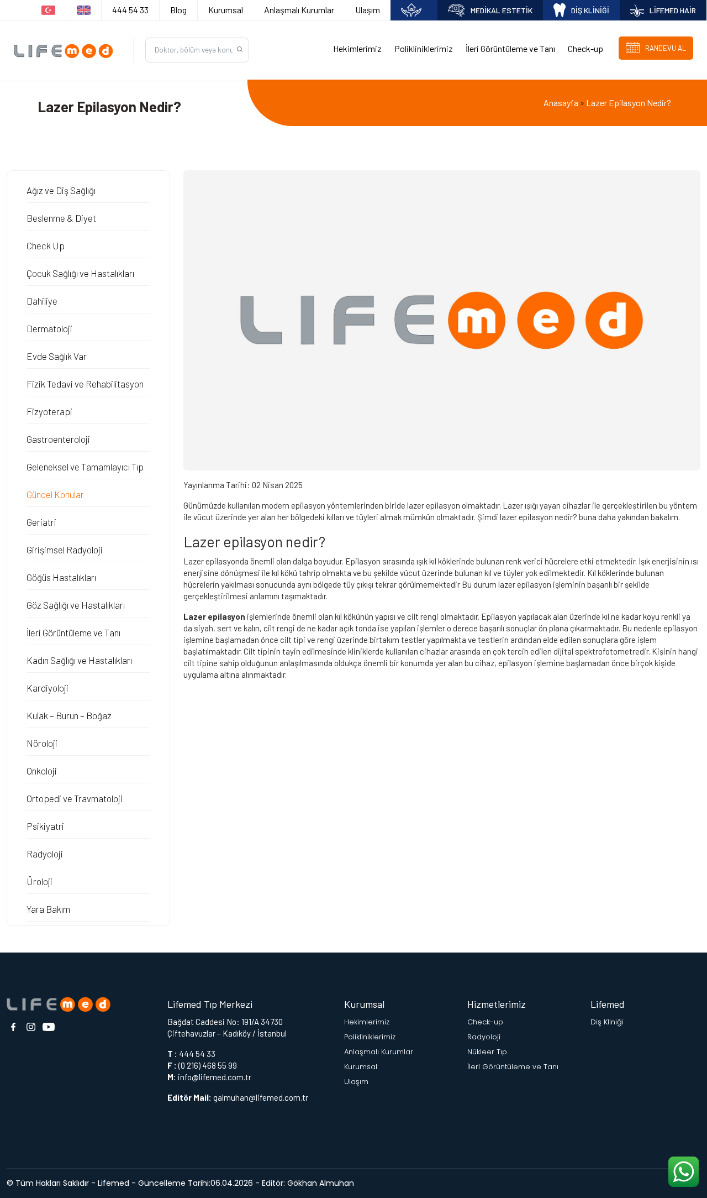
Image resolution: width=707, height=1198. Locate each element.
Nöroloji (42, 743)
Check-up (585, 48)
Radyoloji (45, 853)
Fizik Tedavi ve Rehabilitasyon (85, 383)
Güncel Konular (55, 494)
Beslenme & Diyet (61, 217)
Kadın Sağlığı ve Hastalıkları (79, 660)
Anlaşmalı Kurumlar (299, 9)
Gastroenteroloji (58, 438)
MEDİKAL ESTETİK (501, 10)
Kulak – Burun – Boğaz (69, 715)
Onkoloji (42, 770)
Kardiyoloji (47, 687)
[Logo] (66, 50)
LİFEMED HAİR (673, 10)
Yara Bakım (48, 908)
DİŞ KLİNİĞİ (590, 10)
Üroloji (39, 881)
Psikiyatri (45, 825)
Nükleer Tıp (487, 1052)
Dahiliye (42, 300)
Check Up (46, 245)
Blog (178, 9)
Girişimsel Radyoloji (65, 549)
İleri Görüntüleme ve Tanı (510, 48)
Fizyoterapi (49, 411)
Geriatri (41, 521)
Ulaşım (367, 9)
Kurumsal (225, 9)
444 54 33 (130, 9)
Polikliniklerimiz (423, 48)
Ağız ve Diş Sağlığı (61, 190)
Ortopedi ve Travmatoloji (75, 798)
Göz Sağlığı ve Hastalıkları (76, 604)
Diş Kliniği (607, 1022)
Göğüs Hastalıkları (61, 577)
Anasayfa (561, 102)
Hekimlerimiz (357, 48)
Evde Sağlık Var (57, 356)
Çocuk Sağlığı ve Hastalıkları (80, 273)
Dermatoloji (49, 328)
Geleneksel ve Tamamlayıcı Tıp (85, 466)
